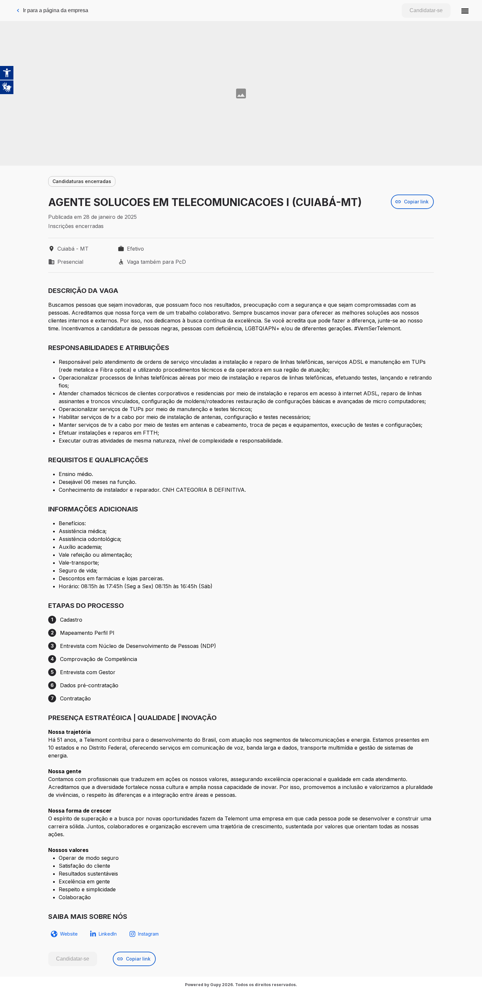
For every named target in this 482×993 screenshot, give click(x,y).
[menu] (465, 10)
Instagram (148, 934)
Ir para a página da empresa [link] (55, 10)
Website (69, 934)
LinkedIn (108, 934)
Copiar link (416, 201)
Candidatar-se (426, 10)
